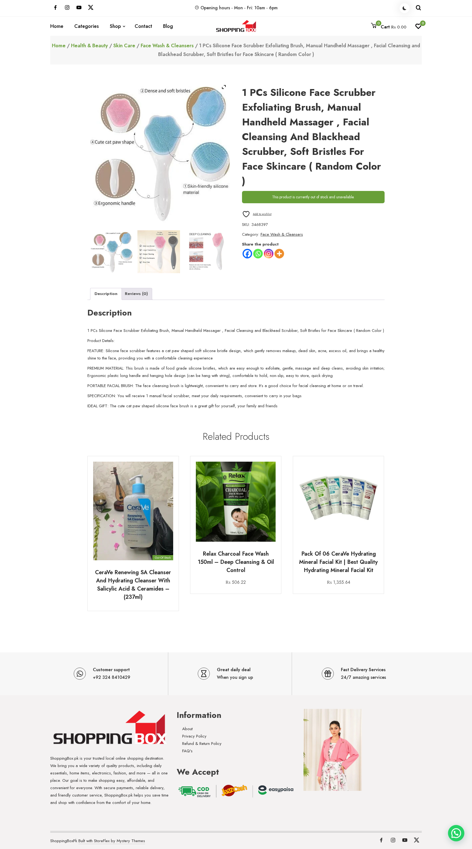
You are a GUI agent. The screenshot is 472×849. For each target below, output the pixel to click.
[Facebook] (247, 253)
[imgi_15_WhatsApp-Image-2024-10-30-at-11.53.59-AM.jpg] (206, 251)
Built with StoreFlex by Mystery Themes (111, 841)
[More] (279, 253)
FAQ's (187, 751)
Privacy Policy (194, 736)
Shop (115, 26)
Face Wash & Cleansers (167, 45)
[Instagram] (268, 253)
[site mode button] (404, 8)
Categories (86, 26)
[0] (418, 28)
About (187, 729)
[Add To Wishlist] (168, 484)
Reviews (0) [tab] (136, 294)
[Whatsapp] (258, 253)
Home (56, 26)
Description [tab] (106, 294)
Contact (143, 26)
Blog (168, 26)
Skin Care (124, 45)
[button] (456, 833)
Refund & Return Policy (202, 744)
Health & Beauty (89, 45)
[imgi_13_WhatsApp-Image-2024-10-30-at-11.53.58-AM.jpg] (111, 251)
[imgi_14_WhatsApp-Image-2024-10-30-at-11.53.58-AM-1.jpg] (158, 251)
